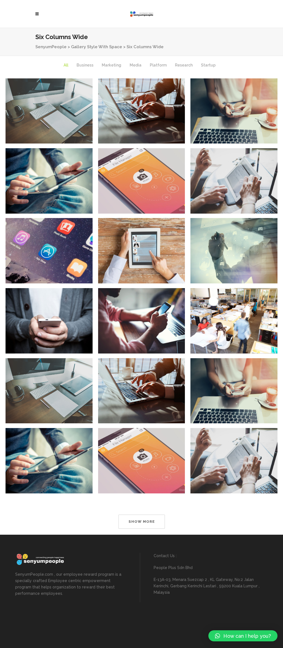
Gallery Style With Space (96, 46)
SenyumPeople (51, 46)
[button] (242, 635)
